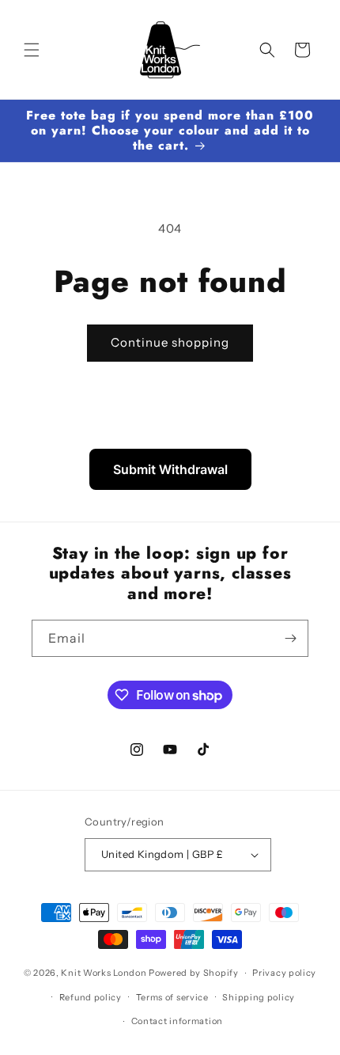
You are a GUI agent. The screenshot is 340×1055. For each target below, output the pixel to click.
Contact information (177, 1021)
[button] (31, 49)
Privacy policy (284, 972)
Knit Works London (103, 972)
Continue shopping (170, 342)
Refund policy (90, 997)
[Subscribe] (290, 638)
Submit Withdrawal (170, 469)
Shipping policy (258, 997)
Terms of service (172, 997)
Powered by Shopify (194, 972)
